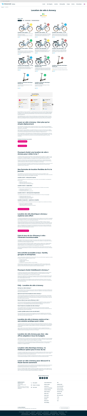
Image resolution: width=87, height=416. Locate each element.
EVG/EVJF (45, 398)
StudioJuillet (53, 414)
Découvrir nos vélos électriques (23, 230)
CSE (57, 382)
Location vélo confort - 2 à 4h (59, 32)
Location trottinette (47, 389)
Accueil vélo (59, 393)
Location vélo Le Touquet (25, 413)
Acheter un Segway (34, 414)
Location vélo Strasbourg (45, 413)
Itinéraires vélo (59, 391)
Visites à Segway (47, 391)
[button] (17, 104)
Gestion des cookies (63, 414)
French (85, 4)
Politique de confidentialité (47, 414)
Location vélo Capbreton (53, 411)
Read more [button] (33, 106)
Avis (57, 400)
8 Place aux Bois (47, 384)
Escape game (46, 400)
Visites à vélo (46, 393)
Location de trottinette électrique (25, 414)
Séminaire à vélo (28, 411)
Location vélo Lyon (32, 413)
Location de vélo (33, 411)
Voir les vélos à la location (22, 141)
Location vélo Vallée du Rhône (54, 413)
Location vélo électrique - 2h (59, 48)
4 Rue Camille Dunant (48, 382)
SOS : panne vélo (60, 395)
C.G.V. (58, 398)
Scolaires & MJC (59, 384)
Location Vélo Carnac (61, 411)
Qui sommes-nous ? (21, 411)
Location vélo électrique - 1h (41, 48)
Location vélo (46, 386)
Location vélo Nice (38, 413)
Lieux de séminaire (60, 386)
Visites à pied (46, 395)
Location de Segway (62, 413)
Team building (46, 402)
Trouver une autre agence (5, 1)
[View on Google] (20, 100)
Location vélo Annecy (46, 411)
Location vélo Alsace (39, 411)
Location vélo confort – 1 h (24, 32)
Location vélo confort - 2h (41, 32)
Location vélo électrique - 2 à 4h (25, 65)
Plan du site (57, 414)
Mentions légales (40, 414)
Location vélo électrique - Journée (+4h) (41, 66)
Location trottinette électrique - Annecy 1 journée (42, 83)
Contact (66, 411)
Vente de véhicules (60, 389)
